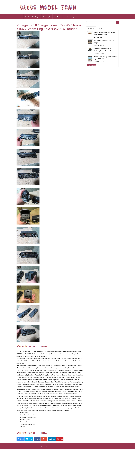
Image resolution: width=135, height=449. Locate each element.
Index (19, 17)
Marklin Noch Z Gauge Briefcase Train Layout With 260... (105, 58)
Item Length (46, 17)
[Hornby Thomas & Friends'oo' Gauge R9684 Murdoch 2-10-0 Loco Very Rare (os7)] (90, 34)
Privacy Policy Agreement (44, 446)
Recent (100, 28)
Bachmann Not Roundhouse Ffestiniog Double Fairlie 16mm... (104, 50)
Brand (27, 17)
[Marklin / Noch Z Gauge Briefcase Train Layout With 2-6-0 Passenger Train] (90, 58)
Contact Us (32, 446)
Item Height (35, 17)
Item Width (57, 17)
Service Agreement (59, 446)
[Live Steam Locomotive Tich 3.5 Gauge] (90, 42)
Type (74, 17)
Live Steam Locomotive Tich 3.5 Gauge (104, 42)
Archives (24, 446)
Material (66, 17)
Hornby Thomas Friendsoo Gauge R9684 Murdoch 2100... (104, 33)
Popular (91, 28)
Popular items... (92, 65)
